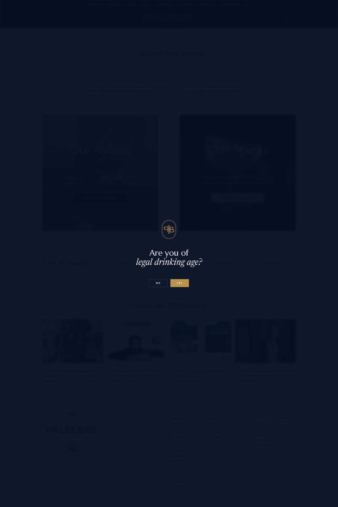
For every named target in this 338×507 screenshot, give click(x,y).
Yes (180, 283)
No (158, 283)
